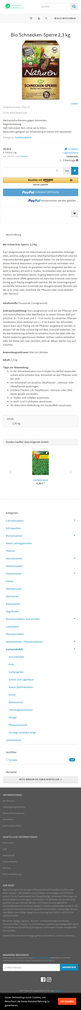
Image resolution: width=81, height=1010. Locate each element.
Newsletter (8, 819)
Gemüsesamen (14, 558)
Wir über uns (9, 800)
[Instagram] (49, 979)
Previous (10, 472)
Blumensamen (14, 535)
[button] (40, 181)
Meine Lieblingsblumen (19, 543)
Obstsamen (12, 596)
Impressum (8, 842)
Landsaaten (12, 626)
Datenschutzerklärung (41, 957)
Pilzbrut (10, 551)
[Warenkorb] (31, 18)
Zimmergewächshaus (21, 709)
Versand (24, 156)
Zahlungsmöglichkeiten (14, 807)
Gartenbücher (13, 740)
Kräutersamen (14, 573)
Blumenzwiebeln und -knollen (23, 619)
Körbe (12, 694)
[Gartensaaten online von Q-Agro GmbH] (13, 7)
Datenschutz (9, 855)
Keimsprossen (14, 588)
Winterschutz (16, 702)
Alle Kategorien (65, 18)
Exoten (10, 581)
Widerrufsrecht (10, 861)
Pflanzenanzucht (18, 725)
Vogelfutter (12, 611)
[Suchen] (74, 6)
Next (70, 472)
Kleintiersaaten (14, 566)
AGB (5, 849)
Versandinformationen (14, 813)
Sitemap (7, 867)
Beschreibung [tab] (13, 234)
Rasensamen (13, 604)
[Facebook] (43, 979)
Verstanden (67, 1001)
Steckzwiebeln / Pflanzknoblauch (24, 641)
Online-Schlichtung (12, 874)
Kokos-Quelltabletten (21, 687)
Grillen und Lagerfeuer (21, 679)
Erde (11, 664)
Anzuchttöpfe (16, 657)
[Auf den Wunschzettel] (74, 213)
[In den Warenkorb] (74, 171)
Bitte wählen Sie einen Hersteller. (39, 779)
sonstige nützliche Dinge (22, 732)
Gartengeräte (16, 672)
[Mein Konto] (39, 18)
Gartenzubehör (23, 137)
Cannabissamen (15, 520)
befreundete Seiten (12, 825)
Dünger (13, 717)
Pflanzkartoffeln (15, 634)
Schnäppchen (13, 528)
